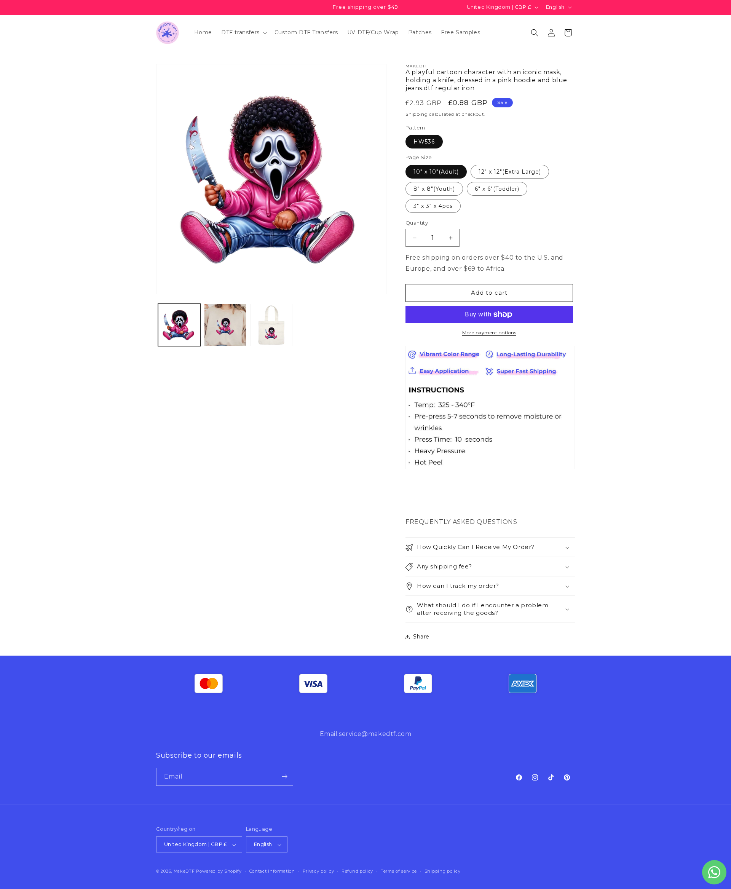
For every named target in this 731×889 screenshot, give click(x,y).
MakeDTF (184, 871)
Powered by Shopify (219, 871)
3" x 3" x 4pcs (433, 206)
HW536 (424, 142)
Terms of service (399, 871)
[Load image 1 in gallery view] (179, 325)
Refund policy (357, 871)
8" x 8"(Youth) (434, 188)
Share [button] (421, 636)
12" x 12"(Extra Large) (510, 171)
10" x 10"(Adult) (436, 171)
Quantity (416, 223)
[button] (243, 32)
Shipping (416, 114)
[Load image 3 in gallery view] (271, 325)
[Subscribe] (284, 776)
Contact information (272, 871)
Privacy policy (318, 871)
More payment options (489, 332)
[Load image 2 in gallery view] (225, 325)
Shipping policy (443, 871)
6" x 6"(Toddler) (497, 188)
